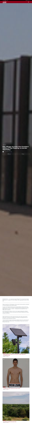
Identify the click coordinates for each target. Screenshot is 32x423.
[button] (9, 154)
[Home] (4, 2)
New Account (27, 0)
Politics (4, 144)
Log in (28, 0)
